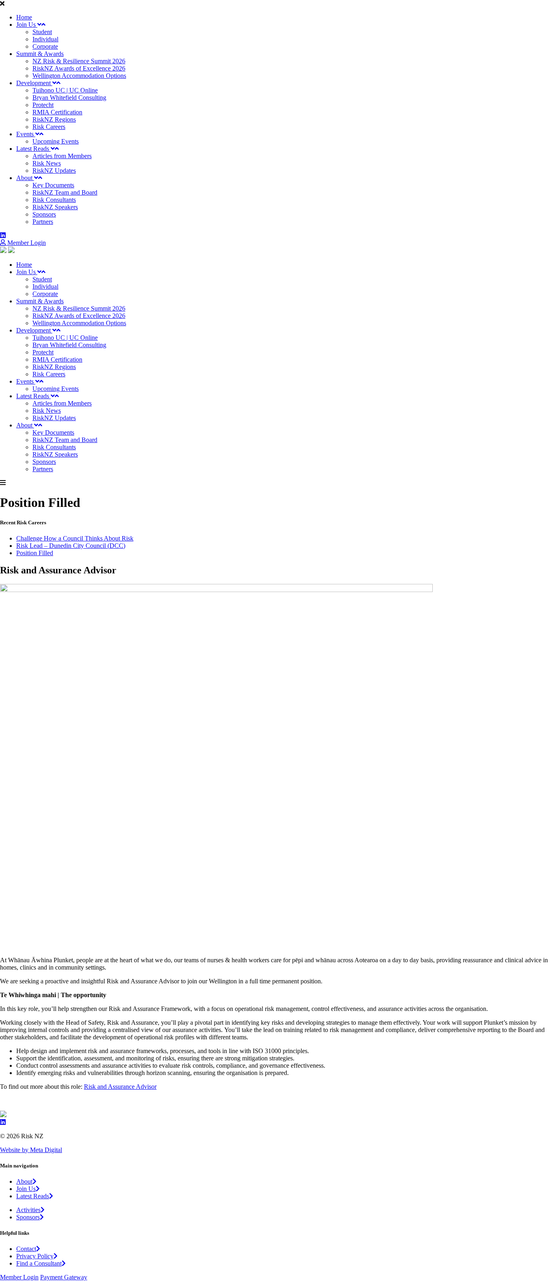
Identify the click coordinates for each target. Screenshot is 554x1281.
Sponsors (44, 214)
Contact (26, 1248)
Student (42, 31)
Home (24, 17)
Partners (42, 221)
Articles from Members (62, 155)
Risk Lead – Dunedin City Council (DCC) (70, 545)
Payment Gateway (63, 1277)
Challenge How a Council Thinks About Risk (74, 538)
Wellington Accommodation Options (79, 75)
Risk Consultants (54, 199)
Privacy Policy (35, 1256)
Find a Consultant (39, 1263)
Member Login (26, 242)
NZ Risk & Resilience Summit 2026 (78, 61)
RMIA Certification (57, 112)
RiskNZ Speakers (55, 207)
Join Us (26, 24)
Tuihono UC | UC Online (65, 90)
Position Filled (34, 552)
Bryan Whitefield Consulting (69, 97)
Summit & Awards (40, 53)
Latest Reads (33, 148)
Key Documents (53, 185)
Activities (28, 1209)
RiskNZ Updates (54, 170)
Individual (45, 39)
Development (34, 82)
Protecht (43, 104)
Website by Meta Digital (31, 1149)
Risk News (46, 163)
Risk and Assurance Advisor (120, 1086)
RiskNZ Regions (54, 119)
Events (25, 134)
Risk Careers (48, 126)
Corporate (45, 46)
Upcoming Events (55, 141)
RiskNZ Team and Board (64, 192)
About (25, 177)
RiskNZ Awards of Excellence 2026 (78, 68)
